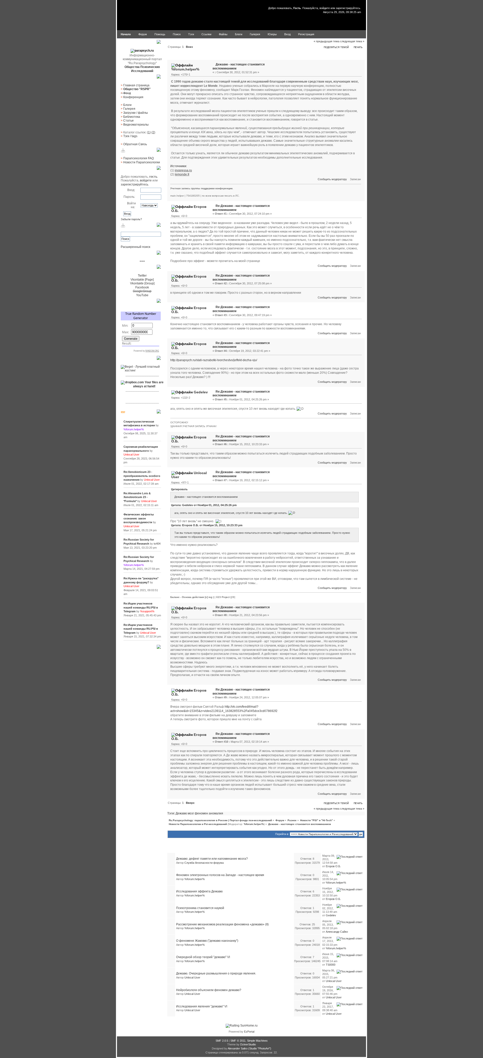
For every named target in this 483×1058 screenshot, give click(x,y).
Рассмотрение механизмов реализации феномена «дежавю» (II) (222, 924)
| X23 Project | (223, 597)
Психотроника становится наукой (200, 908)
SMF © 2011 (238, 1040)
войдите (324, 8)
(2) (153, 132)
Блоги (127, 105)
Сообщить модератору (332, 179)
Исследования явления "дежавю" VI (201, 1006)
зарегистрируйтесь (348, 8)
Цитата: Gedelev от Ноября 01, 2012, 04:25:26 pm (204, 505)
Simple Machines (257, 1040)
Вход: (131, 190)
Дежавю (181, 813)
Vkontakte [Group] (142, 283)
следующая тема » (352, 41)
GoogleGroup (142, 291)
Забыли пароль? (131, 219)
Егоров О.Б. (333, 866)
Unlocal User (192, 977)
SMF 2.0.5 (222, 1040)
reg (210, 597)
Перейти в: (282, 834)
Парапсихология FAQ (138, 158)
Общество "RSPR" (137, 89)
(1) (149, 132)
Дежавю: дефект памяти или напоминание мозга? (212, 858)
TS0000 (330, 964)
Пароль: (129, 197)
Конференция (133, 97)
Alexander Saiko (238, 1048)
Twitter (142, 275)
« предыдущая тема (326, 41)
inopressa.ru (183, 170)
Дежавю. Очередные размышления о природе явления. (216, 973)
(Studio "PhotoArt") (259, 1048)
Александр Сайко (337, 931)
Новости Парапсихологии (141, 162)
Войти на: (131, 205)
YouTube (142, 295)
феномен (201, 813)
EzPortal (249, 1031)
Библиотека (131, 117)
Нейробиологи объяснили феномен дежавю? (208, 990)
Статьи (128, 120)
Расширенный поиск (135, 247)
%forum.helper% (185, 69)
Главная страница (136, 85)
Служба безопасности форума (204, 862)
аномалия (216, 813)
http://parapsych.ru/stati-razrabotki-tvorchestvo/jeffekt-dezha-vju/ (213, 360)
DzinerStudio (248, 1044)
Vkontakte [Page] (142, 279)
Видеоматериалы (136, 124)
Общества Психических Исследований (142, 69)
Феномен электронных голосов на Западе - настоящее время (220, 875)
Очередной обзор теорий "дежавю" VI (203, 957)
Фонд (127, 93)
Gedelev (201, 392)
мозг (191, 813)
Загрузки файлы (135, 113)
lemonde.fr (182, 174)
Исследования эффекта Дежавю (199, 891)
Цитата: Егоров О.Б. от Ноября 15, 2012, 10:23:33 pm (207, 525)
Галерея (129, 108)
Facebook (142, 287)
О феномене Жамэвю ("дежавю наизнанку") (207, 940)
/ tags (130, 136)
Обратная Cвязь (135, 144)
